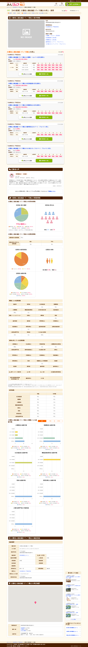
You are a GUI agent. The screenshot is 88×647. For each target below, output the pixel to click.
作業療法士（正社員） (51, 39)
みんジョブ (9, 7)
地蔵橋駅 (25, 13)
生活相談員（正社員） (51, 37)
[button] (35, 602)
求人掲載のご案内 (28, 644)
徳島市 (14, 13)
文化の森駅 (41, 13)
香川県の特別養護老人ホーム (72, 627)
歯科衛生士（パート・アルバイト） (55, 41)
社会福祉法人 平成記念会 (18, 7)
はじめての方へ (10, 644)
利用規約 (15, 644)
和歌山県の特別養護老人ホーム (72, 635)
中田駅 (32, 13)
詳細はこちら (52, 191)
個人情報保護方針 (21, 644)
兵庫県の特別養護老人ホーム (72, 631)
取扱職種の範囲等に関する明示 (39, 644)
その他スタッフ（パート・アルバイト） (56, 44)
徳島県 (10, 13)
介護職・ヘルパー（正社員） (53, 35)
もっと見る (74, 619)
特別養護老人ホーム (24, 555)
